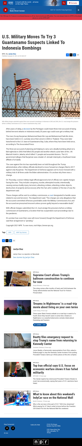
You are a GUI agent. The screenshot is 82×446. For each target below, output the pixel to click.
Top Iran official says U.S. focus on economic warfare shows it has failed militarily (55, 369)
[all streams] (79, 10)
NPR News (36, 272)
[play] (5, 10)
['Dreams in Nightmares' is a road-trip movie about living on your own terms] (17, 307)
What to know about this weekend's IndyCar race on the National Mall (54, 395)
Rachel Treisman (37, 401)
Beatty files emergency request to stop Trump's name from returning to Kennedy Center (55, 340)
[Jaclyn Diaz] (6, 252)
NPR (9, 232)
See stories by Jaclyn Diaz (23, 257)
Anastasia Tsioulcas (38, 347)
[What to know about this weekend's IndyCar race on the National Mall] (17, 398)
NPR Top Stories (21, 232)
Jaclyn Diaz (12, 54)
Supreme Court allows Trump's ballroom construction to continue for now (53, 278)
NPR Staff (35, 376)
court (51, 195)
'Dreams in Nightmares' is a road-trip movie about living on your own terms (55, 305)
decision (26, 129)
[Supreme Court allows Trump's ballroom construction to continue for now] (17, 278)
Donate (74, 3)
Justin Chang (36, 310)
